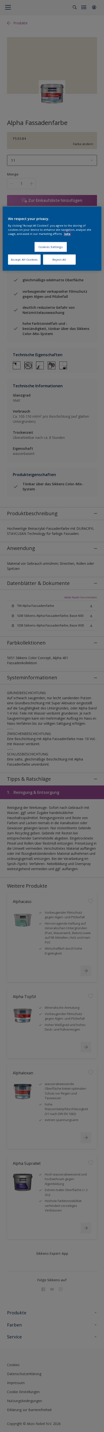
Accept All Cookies (24, 259)
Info (67, 234)
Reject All (59, 259)
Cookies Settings (50, 247)
